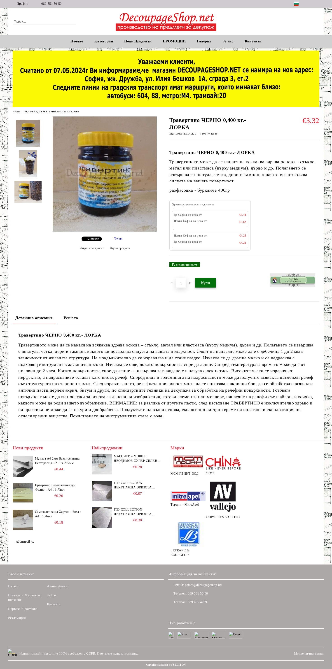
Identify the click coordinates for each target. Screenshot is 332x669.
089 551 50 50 (51, 3)
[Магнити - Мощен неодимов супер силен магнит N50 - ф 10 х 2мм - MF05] (102, 464)
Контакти (54, 604)
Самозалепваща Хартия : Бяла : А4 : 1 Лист (58, 514)
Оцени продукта (120, 248)
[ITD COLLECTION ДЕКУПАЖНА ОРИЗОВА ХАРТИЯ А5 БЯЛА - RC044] (102, 517)
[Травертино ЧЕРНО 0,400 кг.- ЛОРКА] (105, 230)
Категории (103, 41)
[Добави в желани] (316, 266)
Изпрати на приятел (92, 248)
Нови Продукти (137, 41)
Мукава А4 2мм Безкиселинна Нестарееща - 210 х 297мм (57, 461)
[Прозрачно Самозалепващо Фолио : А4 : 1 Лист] (23, 493)
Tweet (118, 238)
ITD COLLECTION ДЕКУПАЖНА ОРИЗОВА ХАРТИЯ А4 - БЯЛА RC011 (134, 485)
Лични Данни (57, 586)
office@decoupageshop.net (203, 585)
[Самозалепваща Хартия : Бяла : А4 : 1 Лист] (23, 520)
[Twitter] (316, 3)
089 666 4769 (197, 602)
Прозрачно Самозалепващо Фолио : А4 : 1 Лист (55, 487)
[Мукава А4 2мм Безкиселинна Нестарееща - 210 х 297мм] (23, 466)
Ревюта (71, 318)
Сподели (93, 238)
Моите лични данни (309, 653)
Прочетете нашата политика (117, 653)
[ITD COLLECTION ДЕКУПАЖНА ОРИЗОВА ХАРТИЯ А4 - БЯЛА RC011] (102, 491)
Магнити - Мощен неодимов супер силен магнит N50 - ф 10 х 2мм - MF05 (136, 459)
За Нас (51, 595)
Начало (76, 41)
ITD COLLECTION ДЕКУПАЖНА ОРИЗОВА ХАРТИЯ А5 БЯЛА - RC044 (134, 512)
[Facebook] (310, 3)
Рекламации (17, 618)
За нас (228, 41)
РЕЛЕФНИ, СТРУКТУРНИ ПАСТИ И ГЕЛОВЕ (52, 111)
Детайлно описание (34, 318)
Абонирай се (25, 541)
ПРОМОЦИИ (174, 41)
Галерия (204, 41)
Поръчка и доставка (22, 609)
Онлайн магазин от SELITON (166, 664)
